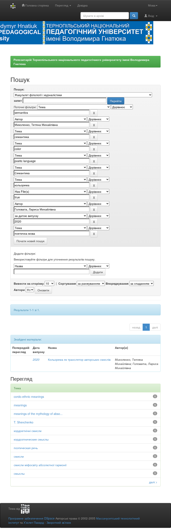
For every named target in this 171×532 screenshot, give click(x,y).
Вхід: (151, 16)
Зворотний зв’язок (59, 522)
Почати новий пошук (30, 241)
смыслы (19, 473)
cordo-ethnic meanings (29, 396)
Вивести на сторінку (29, 283)
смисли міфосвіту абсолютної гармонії (40, 465)
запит (18, 100)
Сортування (67, 283)
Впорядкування (117, 283)
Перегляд (62, 5)
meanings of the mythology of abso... (38, 414)
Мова (151, 5)
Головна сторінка (37, 5)
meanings (20, 405)
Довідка (82, 5)
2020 (36, 359)
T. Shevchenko (23, 422)
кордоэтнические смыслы (31, 439)
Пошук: (19, 89)
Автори (19, 290)
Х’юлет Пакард (34, 522)
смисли (19, 456)
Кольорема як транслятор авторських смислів (79, 359)
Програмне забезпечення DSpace (31, 518)
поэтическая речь (26, 448)
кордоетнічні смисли (27, 431)
